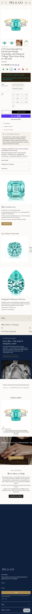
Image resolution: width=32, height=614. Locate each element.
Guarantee (4, 168)
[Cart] (29, 3)
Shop (2, 604)
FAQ (3, 318)
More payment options (16, 119)
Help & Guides (5, 610)
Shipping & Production (7, 164)
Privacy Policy (25, 595)
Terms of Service (4, 596)
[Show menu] (2, 3)
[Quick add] (3, 427)
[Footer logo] (8, 569)
